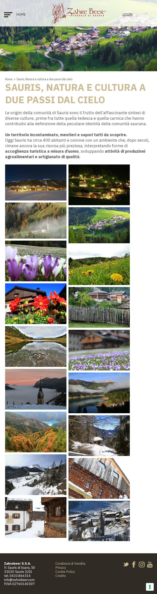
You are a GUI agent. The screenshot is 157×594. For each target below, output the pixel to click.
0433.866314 (20, 576)
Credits (60, 576)
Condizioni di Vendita (70, 563)
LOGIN (127, 14)
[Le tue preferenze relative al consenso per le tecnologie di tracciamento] (150, 587)
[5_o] (99, 265)
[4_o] (35, 261)
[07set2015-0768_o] (35, 303)
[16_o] (35, 432)
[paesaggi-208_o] (99, 184)
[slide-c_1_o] (99, 225)
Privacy (60, 568)
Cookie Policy (65, 572)
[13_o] (35, 389)
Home (21, 14)
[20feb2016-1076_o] (35, 474)
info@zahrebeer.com (19, 580)
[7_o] (99, 307)
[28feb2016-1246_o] (35, 517)
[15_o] (99, 393)
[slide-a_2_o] (35, 221)
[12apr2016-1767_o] (99, 350)
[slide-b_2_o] (35, 182)
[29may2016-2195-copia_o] (35, 346)
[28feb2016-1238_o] (99, 478)
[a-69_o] (99, 521)
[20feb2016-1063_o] (99, 435)
